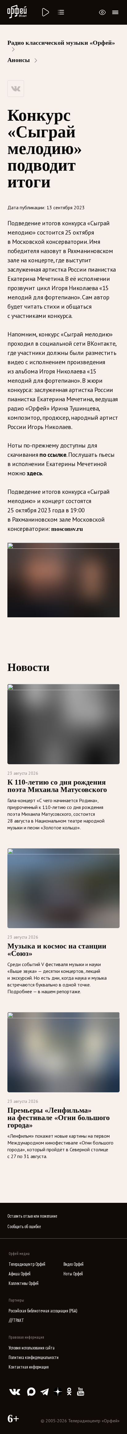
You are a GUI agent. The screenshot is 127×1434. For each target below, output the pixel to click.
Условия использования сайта (32, 1348)
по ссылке (52, 454)
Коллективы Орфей (24, 1283)
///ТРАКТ (16, 1320)
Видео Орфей (73, 1264)
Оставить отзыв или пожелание (32, 1216)
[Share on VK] (16, 89)
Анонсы (18, 59)
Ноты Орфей (73, 1274)
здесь (34, 473)
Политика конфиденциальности (34, 1357)
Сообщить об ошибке (24, 1226)
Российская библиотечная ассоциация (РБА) (43, 1311)
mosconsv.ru (67, 528)
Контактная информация (29, 1367)
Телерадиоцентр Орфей (27, 1264)
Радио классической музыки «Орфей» (61, 42)
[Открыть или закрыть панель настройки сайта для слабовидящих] (102, 12)
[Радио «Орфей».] (45, 12)
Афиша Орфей (20, 1274)
